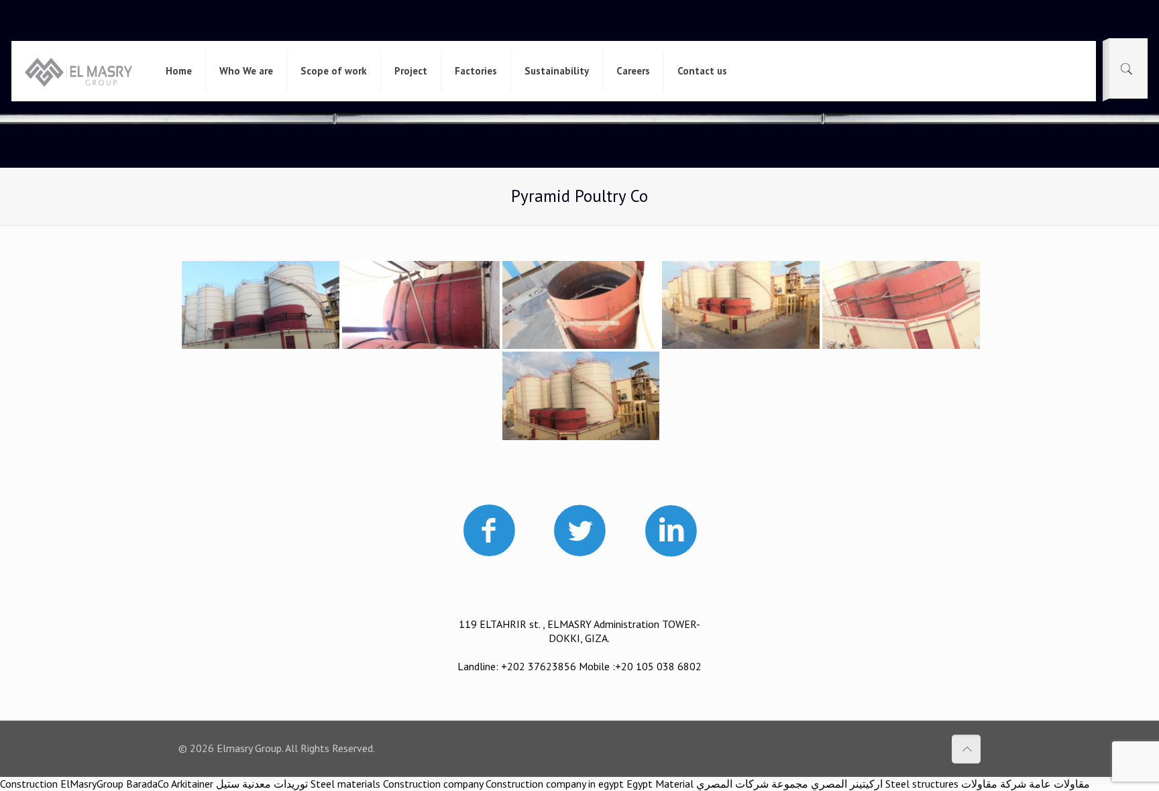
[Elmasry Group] (78, 71)
